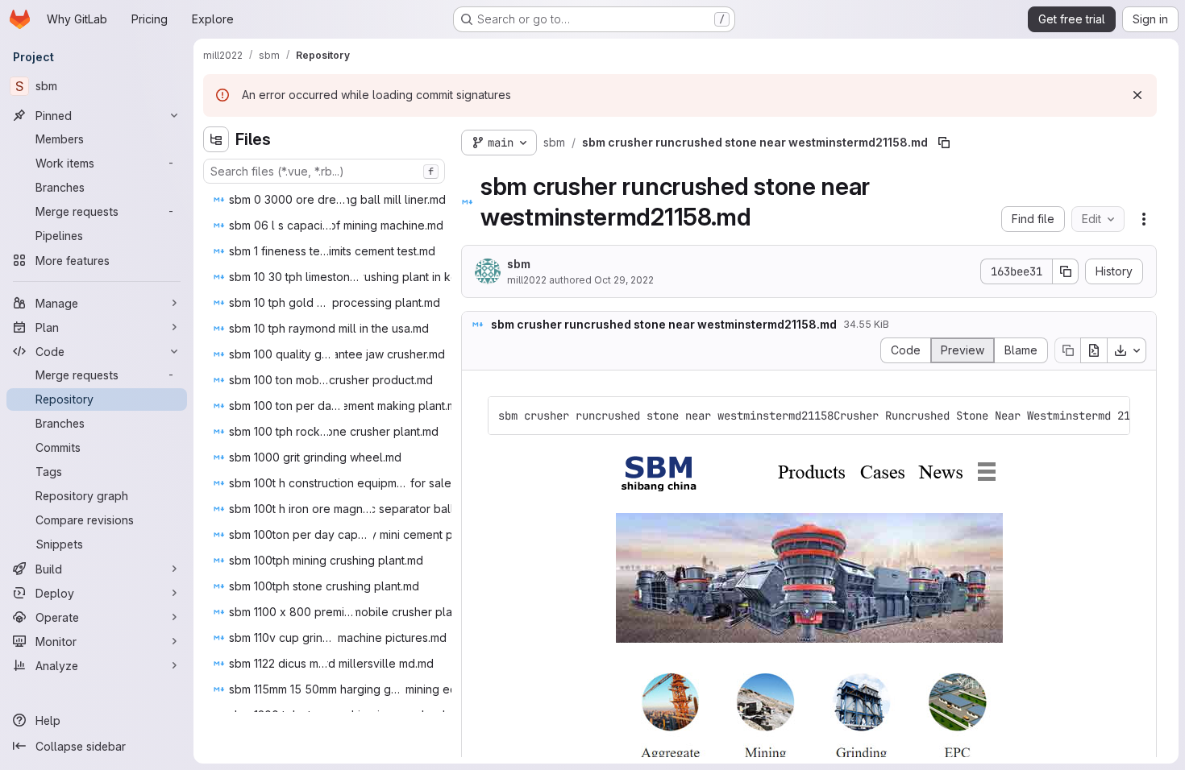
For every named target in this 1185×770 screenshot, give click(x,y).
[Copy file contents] (1067, 350)
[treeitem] (334, 200)
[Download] (1127, 350)
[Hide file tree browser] (216, 139)
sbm (518, 264)
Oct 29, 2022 (624, 280)
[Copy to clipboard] (1111, 415)
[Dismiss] (1137, 95)
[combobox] (324, 171)
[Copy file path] (944, 142)
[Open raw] (1094, 350)
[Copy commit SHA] (1066, 271)
